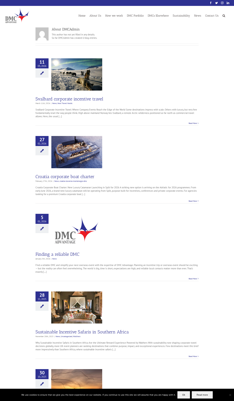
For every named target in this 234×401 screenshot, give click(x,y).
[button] (224, 15)
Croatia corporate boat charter (64, 176)
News (54, 103)
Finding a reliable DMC (57, 254)
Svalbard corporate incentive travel (69, 99)
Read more (202, 395)
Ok (183, 395)
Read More (193, 123)
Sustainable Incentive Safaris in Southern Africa (82, 332)
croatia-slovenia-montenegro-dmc (73, 181)
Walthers (76, 336)
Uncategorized (66, 336)
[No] (230, 395)
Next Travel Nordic (64, 103)
